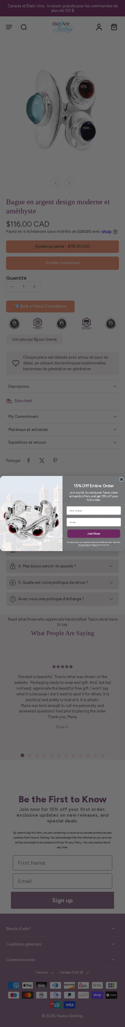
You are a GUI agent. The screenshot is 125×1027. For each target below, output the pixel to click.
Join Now (93, 534)
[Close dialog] (121, 479)
